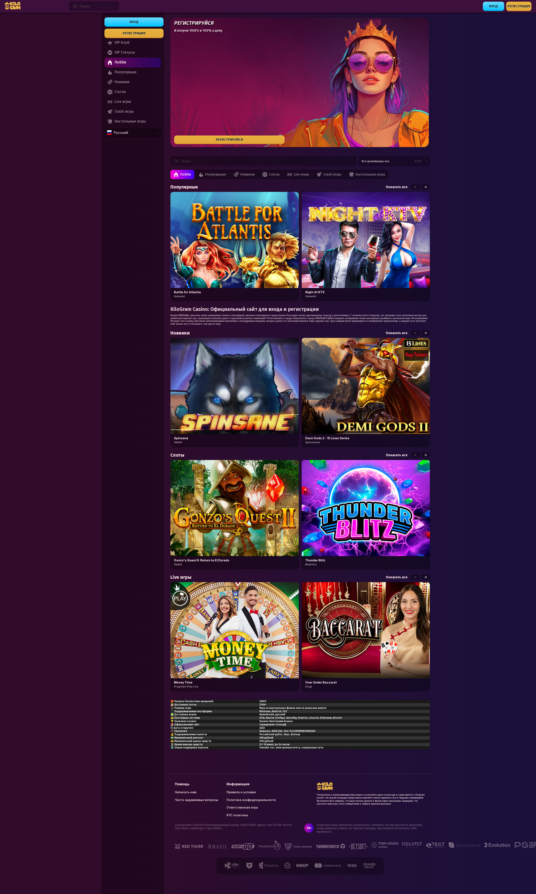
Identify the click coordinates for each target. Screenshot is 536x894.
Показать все (396, 187)
